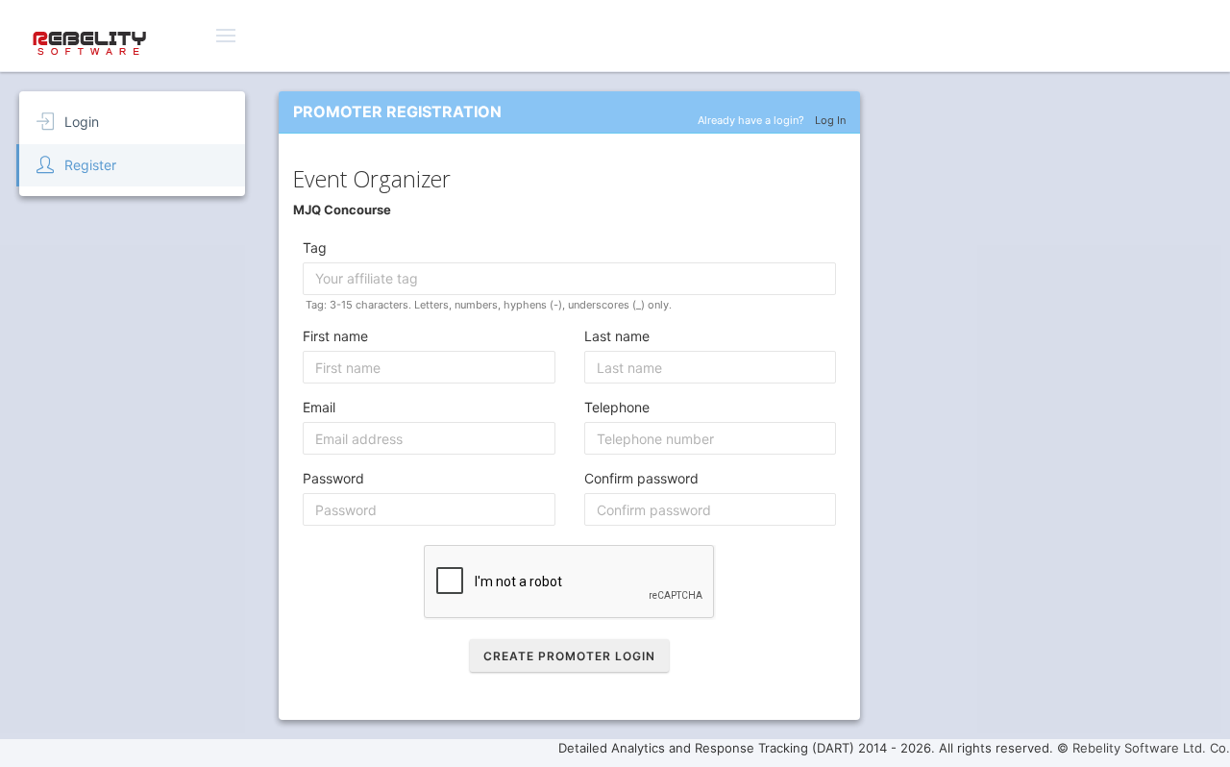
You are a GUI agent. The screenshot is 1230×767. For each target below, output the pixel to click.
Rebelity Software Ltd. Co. (1151, 747)
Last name (617, 336)
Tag (315, 247)
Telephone (617, 407)
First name (335, 336)
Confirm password (641, 478)
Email (319, 407)
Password (333, 478)
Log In (830, 120)
